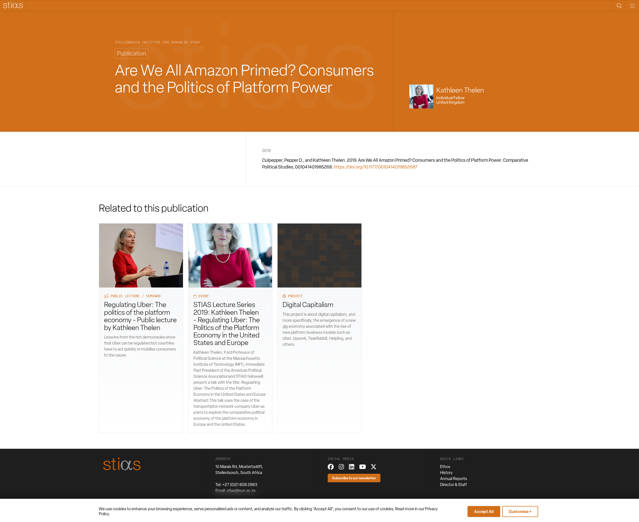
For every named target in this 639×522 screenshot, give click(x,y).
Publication (131, 53)
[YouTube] (362, 467)
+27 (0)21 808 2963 (239, 484)
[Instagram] (341, 467)
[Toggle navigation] (632, 5)
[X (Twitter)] (373, 467)
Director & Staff (453, 484)
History (446, 472)
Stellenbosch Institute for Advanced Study (157, 42)
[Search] (619, 5)
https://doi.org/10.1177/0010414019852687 (375, 167)
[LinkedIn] (351, 467)
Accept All (484, 511)
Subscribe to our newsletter (354, 478)
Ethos (445, 466)
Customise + (520, 511)
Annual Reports (453, 478)
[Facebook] (331, 467)
